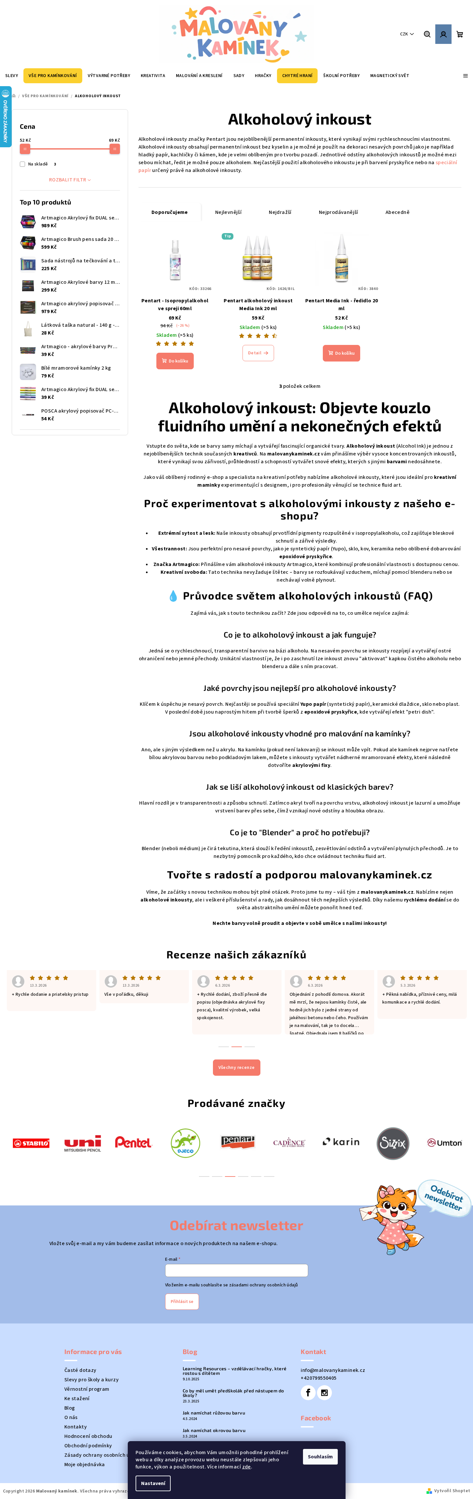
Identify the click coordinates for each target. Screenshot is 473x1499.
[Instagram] (324, 1392)
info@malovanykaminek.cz (333, 1370)
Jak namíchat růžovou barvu (214, 1413)
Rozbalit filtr (67, 179)
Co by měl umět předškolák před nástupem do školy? (233, 1393)
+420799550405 (318, 1378)
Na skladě (42, 164)
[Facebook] (308, 1392)
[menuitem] (11, 75)
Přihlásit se (182, 1301)
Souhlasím (320, 1456)
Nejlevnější (228, 212)
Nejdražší (280, 212)
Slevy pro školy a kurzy (91, 1379)
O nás (71, 1417)
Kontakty (75, 1426)
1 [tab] (204, 1176)
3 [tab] (230, 1176)
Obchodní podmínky (88, 1445)
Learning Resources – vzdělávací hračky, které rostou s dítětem (235, 1370)
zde (246, 1466)
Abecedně (398, 212)
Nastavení (153, 1483)
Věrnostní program (87, 1389)
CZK (404, 34)
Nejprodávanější (338, 212)
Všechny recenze (236, 1067)
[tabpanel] (31, 1142)
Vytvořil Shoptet (452, 1491)
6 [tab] (269, 1176)
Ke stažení (77, 1398)
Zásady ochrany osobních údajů (102, 1455)
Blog (69, 1408)
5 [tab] (256, 1176)
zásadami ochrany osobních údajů (263, 1285)
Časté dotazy (80, 1370)
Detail (254, 353)
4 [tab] (243, 1176)
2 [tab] (217, 1176)
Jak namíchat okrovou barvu (214, 1430)
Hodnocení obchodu (88, 1436)
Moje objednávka (84, 1464)
